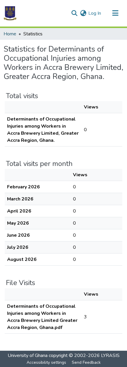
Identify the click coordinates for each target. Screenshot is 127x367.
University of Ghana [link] (28, 355)
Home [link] (10, 34)
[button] (10, 13)
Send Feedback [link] (86, 362)
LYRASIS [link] (110, 355)
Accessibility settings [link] (46, 362)
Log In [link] (94, 13)
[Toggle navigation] (115, 13)
